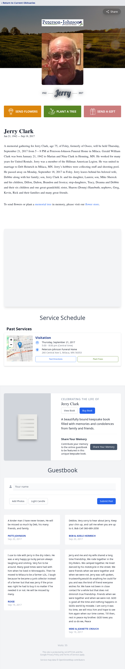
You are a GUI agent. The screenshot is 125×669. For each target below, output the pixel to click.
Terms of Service (71, 654)
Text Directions (55, 359)
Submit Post (106, 501)
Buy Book (87, 410)
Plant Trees (98, 359)
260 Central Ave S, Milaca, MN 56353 (62, 352)
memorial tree (43, 204)
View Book (69, 410)
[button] (20, 345)
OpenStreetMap (66, 659)
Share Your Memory (103, 446)
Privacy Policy (53, 654)
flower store (92, 204)
